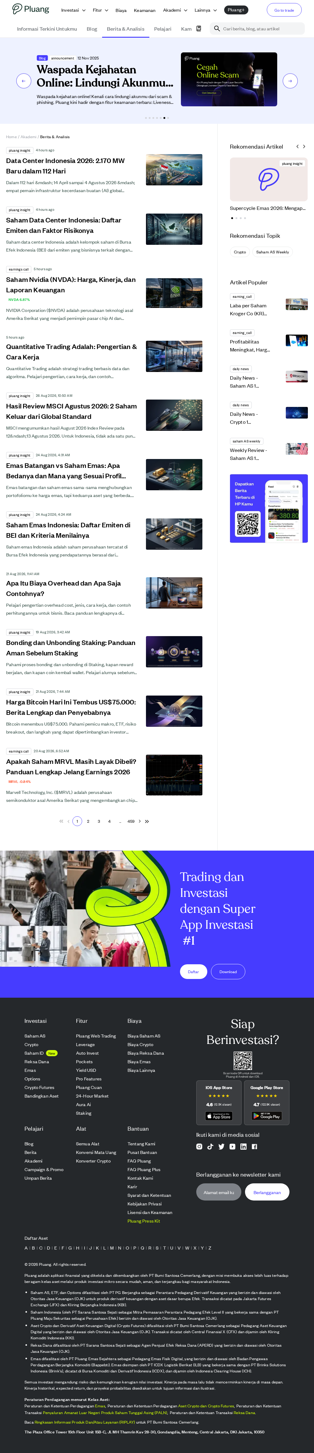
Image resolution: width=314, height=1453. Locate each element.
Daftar (193, 971)
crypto (240, 252)
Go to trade (284, 10)
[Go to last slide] (297, 146)
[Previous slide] (23, 80)
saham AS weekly (272, 252)
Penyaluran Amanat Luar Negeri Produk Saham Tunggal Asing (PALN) (105, 1412)
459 (131, 821)
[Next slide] (290, 80)
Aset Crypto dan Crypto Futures (206, 1406)
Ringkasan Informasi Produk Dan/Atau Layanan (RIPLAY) (85, 1422)
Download (228, 971)
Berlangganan (267, 1192)
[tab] (146, 118)
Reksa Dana (244, 1412)
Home (11, 136)
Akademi (28, 136)
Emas (100, 1406)
